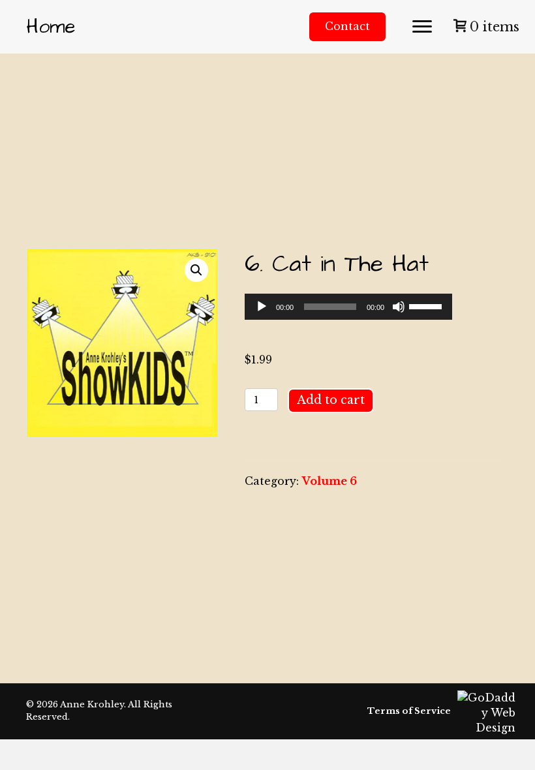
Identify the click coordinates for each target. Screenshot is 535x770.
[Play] (261, 306)
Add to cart (331, 400)
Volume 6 (329, 480)
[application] (348, 307)
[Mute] (398, 306)
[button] (422, 27)
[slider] (427, 305)
